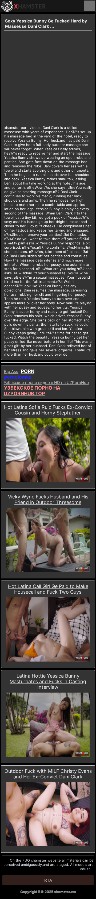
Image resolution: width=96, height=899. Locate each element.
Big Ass (11, 371)
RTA (48, 880)
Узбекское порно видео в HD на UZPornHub (46, 382)
